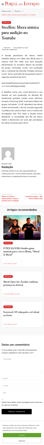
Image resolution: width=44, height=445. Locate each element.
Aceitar (22, 435)
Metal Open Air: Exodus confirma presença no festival (20, 283)
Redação (7, 47)
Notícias (6, 22)
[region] (22, 433)
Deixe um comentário (9, 50)
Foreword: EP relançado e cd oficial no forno (21, 313)
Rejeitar (22, 441)
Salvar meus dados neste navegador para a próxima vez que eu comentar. (22, 403)
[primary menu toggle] (3, 4)
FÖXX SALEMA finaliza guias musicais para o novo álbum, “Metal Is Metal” (21, 251)
